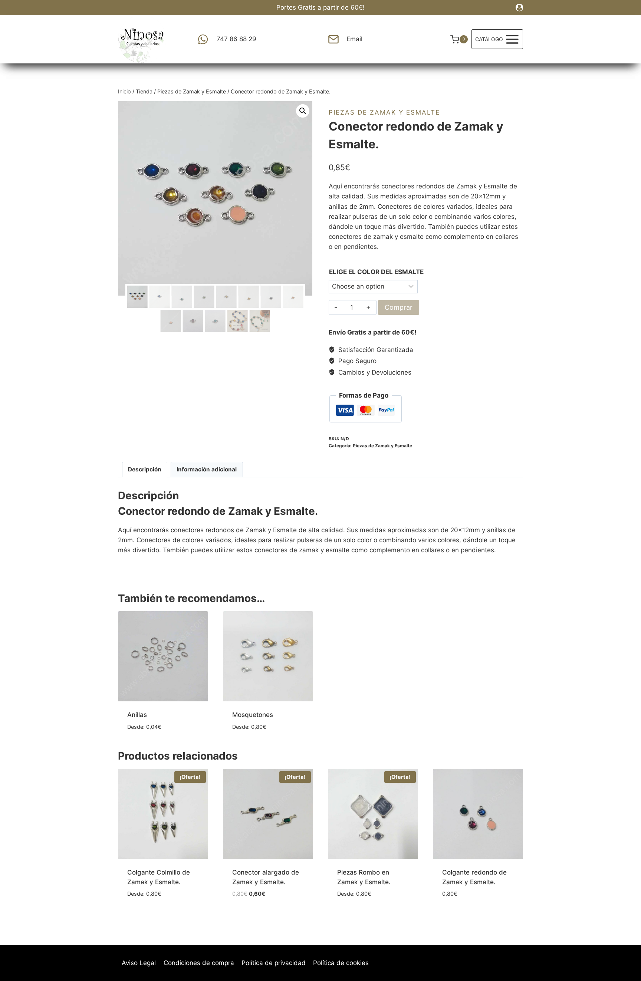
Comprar (398, 307)
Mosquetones (252, 714)
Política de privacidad (273, 963)
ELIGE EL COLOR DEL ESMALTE (376, 272)
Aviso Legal (139, 963)
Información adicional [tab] (207, 469)
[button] (302, 111)
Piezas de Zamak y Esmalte (384, 112)
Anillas (137, 714)
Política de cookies (341, 963)
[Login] (519, 7)
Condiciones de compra (199, 963)
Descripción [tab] (144, 469)
